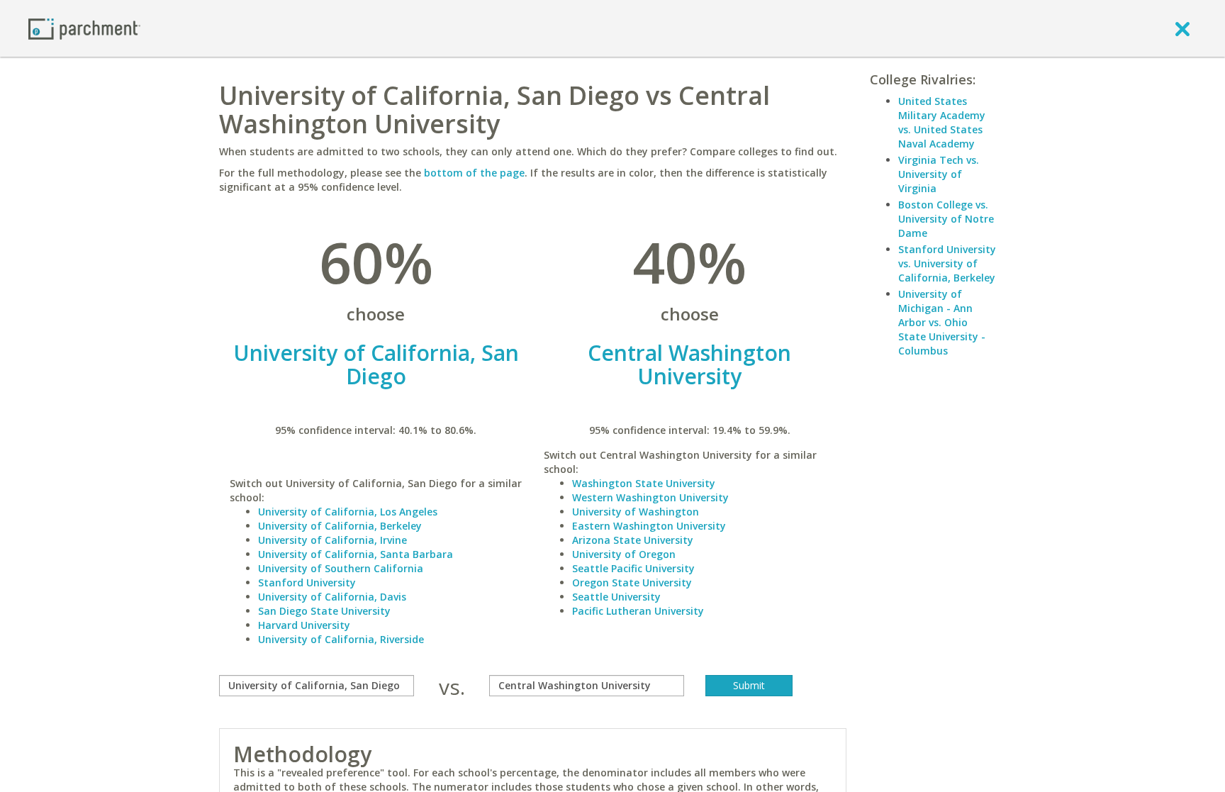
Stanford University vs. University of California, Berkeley (947, 263)
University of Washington (635, 511)
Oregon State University (632, 582)
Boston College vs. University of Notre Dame (946, 219)
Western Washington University (650, 497)
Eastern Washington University (649, 525)
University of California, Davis (332, 596)
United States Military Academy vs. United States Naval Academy (941, 122)
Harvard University (304, 625)
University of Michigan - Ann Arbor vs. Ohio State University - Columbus (941, 322)
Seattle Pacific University (633, 568)
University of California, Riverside (341, 639)
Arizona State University (632, 540)
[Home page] (84, 28)
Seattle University (616, 596)
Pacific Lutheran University (638, 611)
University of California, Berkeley (340, 525)
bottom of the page (474, 172)
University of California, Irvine (332, 540)
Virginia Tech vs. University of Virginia (938, 174)
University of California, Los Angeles (347, 511)
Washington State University (643, 483)
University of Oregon (624, 554)
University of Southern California (340, 568)
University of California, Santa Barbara (355, 554)
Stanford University (307, 582)
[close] (1182, 28)
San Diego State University (324, 611)
